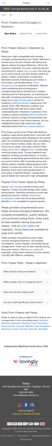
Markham (43, 320)
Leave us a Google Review (26, 413)
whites (31, 149)
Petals (26, 3)
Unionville (32, 328)
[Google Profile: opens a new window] (32, 405)
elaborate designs (20, 102)
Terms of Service (6, 436)
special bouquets (36, 114)
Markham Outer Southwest (35, 323)
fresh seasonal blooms (33, 126)
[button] (46, 439)
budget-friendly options (23, 99)
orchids (13, 201)
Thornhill (23, 328)
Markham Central (9, 328)
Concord (20, 326)
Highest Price (26, 33)
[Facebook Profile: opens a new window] (26, 405)
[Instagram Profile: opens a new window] (20, 405)
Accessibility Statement (41, 436)
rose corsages (31, 70)
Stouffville (43, 328)
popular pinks (13, 149)
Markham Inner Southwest (37, 326)
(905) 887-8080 (26, 392)
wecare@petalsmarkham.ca (26, 395)
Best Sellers (10, 33)
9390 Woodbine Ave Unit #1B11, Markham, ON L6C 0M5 (26, 388)
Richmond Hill (8, 326)
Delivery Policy (26, 439)
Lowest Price (41, 33)
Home (3, 15)
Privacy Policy (22, 436)
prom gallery (28, 226)
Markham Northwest (11, 323)
